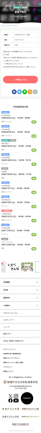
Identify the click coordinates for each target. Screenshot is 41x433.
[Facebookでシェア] (14, 91)
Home (4, 25)
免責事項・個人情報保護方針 (12, 354)
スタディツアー (8, 320)
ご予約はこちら (20, 79)
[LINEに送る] (24, 91)
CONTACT (27, 398)
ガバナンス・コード (9, 349)
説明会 (8, 25)
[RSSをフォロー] (30, 91)
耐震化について (8, 371)
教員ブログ (7, 334)
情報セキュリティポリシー (11, 358)
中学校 (16, 17)
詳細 (34, 122)
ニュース (6, 327)
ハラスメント (7, 367)
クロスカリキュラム (10, 313)
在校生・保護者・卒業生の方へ (13, 341)
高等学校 (23, 17)
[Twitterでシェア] (19, 91)
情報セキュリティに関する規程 (13, 362)
